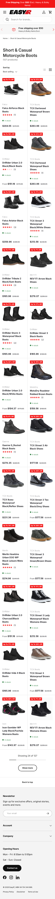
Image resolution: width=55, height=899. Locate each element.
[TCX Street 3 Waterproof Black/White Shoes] (41, 202)
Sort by (6, 67)
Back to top (27, 782)
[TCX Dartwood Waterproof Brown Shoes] (41, 89)
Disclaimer (21, 892)
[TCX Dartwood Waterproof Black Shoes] (41, 144)
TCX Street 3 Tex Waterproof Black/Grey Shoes (39, 503)
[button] (50, 12)
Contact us (12, 868)
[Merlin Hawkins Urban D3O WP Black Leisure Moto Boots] (13, 535)
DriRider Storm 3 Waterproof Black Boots (11, 336)
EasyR (11, 887)
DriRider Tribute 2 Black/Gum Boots (11, 280)
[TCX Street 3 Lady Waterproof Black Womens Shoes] (41, 596)
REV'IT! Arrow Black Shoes (41, 280)
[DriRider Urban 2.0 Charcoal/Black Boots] (13, 596)
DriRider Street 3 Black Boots (39, 335)
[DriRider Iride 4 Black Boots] (13, 654)
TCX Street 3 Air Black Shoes (39, 447)
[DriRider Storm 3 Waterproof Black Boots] (13, 314)
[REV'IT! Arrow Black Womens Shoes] (41, 708)
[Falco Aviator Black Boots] (13, 202)
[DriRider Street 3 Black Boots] (41, 314)
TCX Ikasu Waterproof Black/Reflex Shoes (12, 503)
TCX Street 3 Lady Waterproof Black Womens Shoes (40, 618)
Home (5, 38)
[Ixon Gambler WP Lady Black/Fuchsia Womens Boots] (13, 708)
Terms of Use (33, 892)
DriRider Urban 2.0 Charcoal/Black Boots (12, 618)
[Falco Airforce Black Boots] (13, 89)
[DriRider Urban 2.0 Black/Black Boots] (13, 144)
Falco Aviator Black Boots (12, 222)
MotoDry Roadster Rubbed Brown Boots (41, 392)
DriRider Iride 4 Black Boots (13, 675)
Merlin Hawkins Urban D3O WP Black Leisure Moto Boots (12, 559)
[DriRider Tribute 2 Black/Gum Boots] (13, 259)
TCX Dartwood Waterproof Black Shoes (39, 166)
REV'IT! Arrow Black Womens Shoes (41, 729)
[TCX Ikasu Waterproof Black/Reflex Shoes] (13, 480)
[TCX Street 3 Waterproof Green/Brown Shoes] (41, 535)
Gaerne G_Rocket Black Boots (11, 447)
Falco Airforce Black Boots (13, 110)
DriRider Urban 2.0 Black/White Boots (12, 392)
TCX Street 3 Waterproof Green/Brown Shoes (40, 557)
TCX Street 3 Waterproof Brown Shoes (40, 676)
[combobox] (27, 19)
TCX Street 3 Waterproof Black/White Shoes (40, 224)
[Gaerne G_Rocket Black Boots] (13, 426)
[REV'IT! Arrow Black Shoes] (41, 259)
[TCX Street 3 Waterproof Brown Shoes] (41, 654)
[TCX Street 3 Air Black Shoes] (41, 426)
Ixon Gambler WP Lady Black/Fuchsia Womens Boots (12, 731)
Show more (27, 768)
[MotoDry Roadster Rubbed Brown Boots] (41, 371)
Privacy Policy (8, 892)
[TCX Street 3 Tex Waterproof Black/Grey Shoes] (41, 480)
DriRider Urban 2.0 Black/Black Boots (12, 164)
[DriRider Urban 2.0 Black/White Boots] (13, 371)
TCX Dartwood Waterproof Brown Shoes (40, 111)
